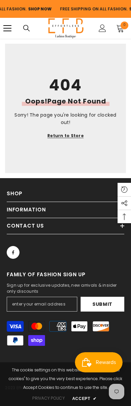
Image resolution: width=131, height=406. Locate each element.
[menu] (7, 28)
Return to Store (65, 135)
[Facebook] (13, 252)
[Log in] (102, 28)
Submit (102, 304)
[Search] (27, 28)
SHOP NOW (37, 9)
